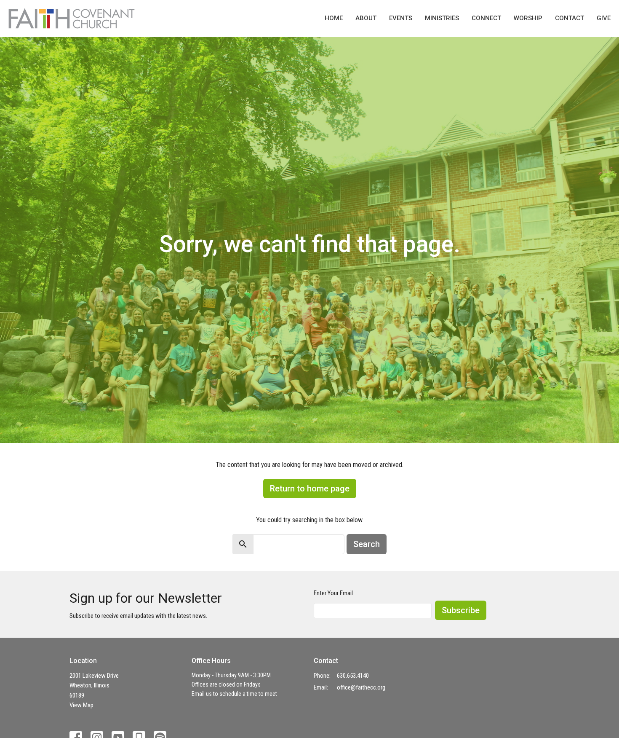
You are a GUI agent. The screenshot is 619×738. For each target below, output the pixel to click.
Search (366, 544)
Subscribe (461, 610)
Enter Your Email (333, 593)
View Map (81, 705)
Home (334, 18)
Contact (569, 18)
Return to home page (310, 488)
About (365, 18)
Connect (486, 18)
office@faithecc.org (361, 687)
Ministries (442, 18)
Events (400, 18)
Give (604, 18)
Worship (528, 18)
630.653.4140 (353, 675)
